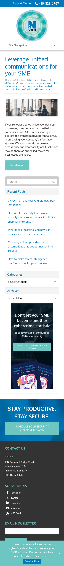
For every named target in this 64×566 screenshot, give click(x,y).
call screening (25, 86)
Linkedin (15, 503)
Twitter (14, 497)
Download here (32, 561)
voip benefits (33, 89)
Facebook (16, 492)
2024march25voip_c (15, 83)
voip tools (45, 89)
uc (34, 86)
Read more (17, 165)
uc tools (40, 86)
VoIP (45, 80)
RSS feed (16, 513)
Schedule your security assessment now (32, 428)
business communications (38, 83)
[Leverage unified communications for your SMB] (32, 107)
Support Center (21, 3)
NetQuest (34, 80)
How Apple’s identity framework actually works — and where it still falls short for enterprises (31, 217)
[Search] (53, 182)
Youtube (15, 508)
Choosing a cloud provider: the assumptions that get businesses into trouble (30, 246)
